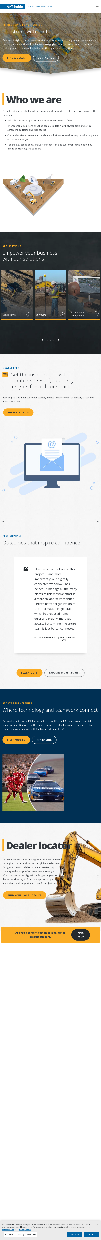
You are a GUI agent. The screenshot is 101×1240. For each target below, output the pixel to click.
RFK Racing (44, 739)
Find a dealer (16, 57)
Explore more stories (64, 672)
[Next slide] (58, 340)
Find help (80, 935)
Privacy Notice (25, 1229)
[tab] (47, 340)
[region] (50, 306)
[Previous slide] (42, 340)
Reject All (91, 1235)
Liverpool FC (16, 739)
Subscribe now (18, 412)
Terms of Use (8, 1229)
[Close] (97, 1224)
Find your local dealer (25, 895)
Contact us (46, 57)
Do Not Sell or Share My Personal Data (20, 1235)
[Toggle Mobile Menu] (97, 6)
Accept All (75, 1235)
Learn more (29, 672)
